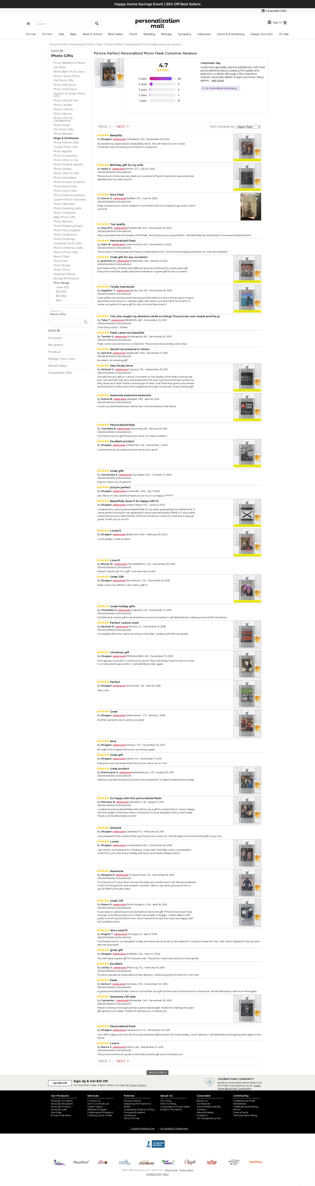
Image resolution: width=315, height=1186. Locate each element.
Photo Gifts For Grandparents (63, 119)
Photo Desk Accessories (68, 195)
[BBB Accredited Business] (155, 1147)
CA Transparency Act (209, 1118)
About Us (202, 1100)
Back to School (92, 34)
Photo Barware (63, 133)
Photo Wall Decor (64, 84)
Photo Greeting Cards (67, 208)
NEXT (121, 127)
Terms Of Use (131, 1118)
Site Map (56, 1112)
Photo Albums (62, 113)
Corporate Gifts (60, 372)
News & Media (205, 1112)
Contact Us (93, 1100)
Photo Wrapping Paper (68, 226)
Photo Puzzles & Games (69, 182)
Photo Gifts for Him (65, 100)
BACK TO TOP (156, 1072)
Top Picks (59, 67)
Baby (73, 34)
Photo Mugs (61, 125)
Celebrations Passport (100, 1112)
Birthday (166, 34)
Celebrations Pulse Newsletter (244, 1102)
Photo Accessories (65, 155)
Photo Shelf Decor (65, 89)
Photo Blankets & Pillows (69, 63)
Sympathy (184, 34)
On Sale (284, 34)
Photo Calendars (64, 204)
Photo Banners (63, 221)
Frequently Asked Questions (134, 1114)
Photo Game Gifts (65, 190)
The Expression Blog (245, 1115)
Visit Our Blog (168, 1103)
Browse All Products (66, 278)
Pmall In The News (170, 1109)
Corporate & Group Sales (175, 1106)
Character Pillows (64, 274)
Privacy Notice (137, 1085)
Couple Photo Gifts (65, 147)
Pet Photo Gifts (63, 80)
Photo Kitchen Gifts (66, 142)
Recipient (55, 345)
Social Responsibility (209, 1106)
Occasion (55, 338)
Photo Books (61, 265)
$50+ (59, 300)
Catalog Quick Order (99, 1115)
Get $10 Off (60, 1083)
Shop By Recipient (62, 1103)
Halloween (204, 34)
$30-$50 (61, 296)
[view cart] (285, 22)
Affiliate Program (97, 1109)
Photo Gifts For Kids (66, 173)
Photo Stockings (64, 239)
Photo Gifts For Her (65, 160)
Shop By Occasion (62, 1100)
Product (54, 352)
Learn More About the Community (239, 1087)
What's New (57, 365)
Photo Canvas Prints (66, 76)
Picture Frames (63, 109)
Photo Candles (62, 105)
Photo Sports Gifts (65, 186)
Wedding (149, 34)
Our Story (166, 1100)
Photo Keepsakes (64, 177)
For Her (31, 34)
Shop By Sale (59, 1109)
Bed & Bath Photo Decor (69, 71)
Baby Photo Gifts (64, 217)
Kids (61, 34)
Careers (201, 1109)
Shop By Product (61, 1106)
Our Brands (203, 1103)
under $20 (62, 287)
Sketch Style (61, 256)
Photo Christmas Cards (68, 247)
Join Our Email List (98, 1103)
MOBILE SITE (153, 1174)
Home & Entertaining (230, 34)
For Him (47, 34)
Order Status (95, 1106)
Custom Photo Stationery (69, 199)
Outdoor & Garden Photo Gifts (69, 95)
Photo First (60, 261)
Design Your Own (261, 34)
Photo (133, 34)
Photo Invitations (64, 212)
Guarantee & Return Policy (139, 1109)
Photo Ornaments (65, 234)
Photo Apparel (62, 151)
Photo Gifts (62, 56)
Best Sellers (115, 34)
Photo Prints (61, 269)
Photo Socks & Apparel (68, 164)
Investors (202, 1115)
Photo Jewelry (62, 168)
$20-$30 (61, 291)
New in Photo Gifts (65, 252)
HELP (166, 1174)
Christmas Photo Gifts (67, 243)
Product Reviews (61, 1115)
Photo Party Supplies (66, 230)
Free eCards (240, 1112)
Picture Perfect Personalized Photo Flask (129, 53)
